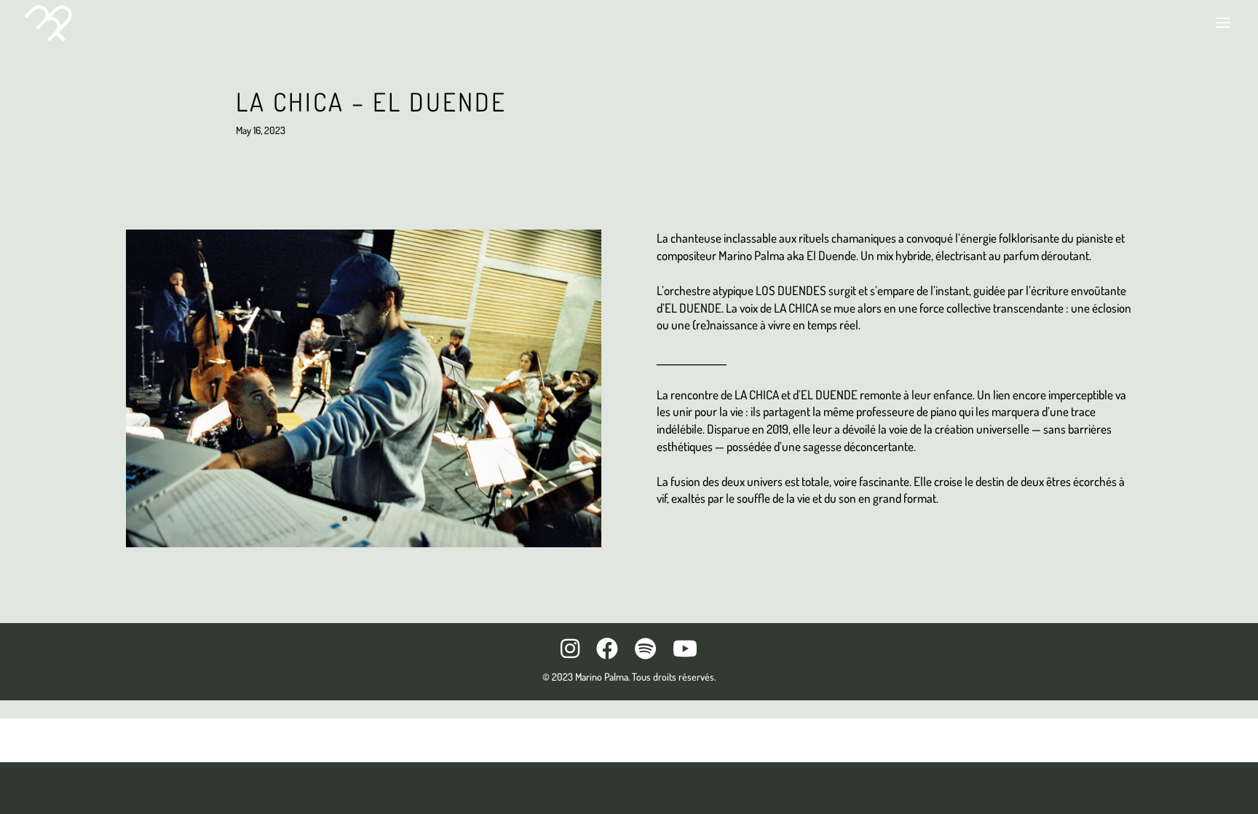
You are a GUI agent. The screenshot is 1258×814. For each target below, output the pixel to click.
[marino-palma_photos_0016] (363, 547)
